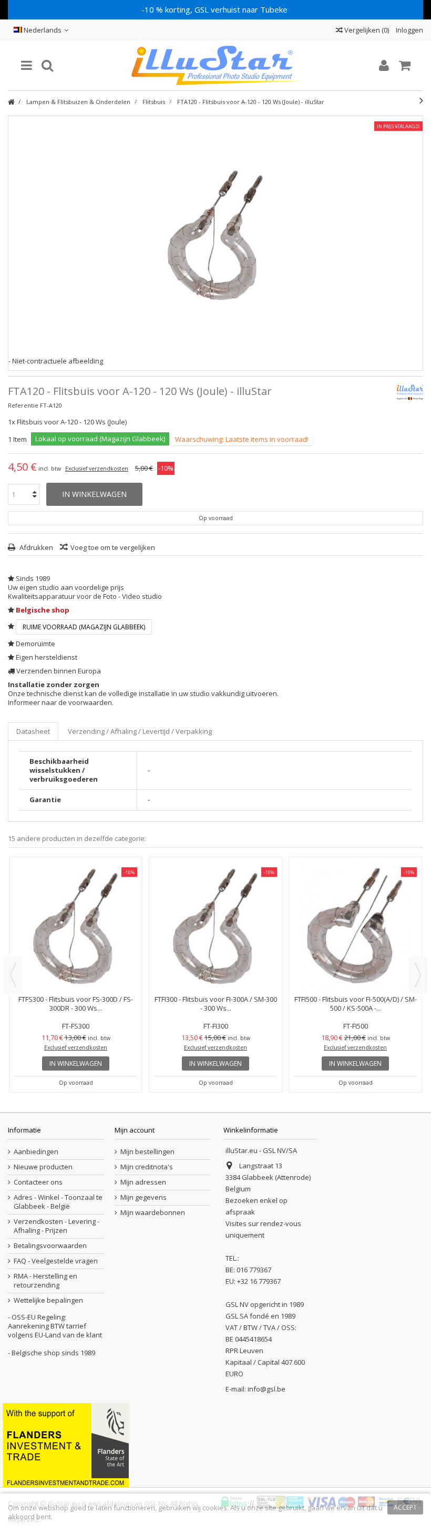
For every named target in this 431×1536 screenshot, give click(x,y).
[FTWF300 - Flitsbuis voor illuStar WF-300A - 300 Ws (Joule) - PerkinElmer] (215, 878)
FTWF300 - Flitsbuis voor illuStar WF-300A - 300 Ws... (215, 905)
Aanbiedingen (36, 1151)
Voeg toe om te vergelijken (112, 547)
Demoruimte (35, 643)
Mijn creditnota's (146, 1167)
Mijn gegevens (143, 1197)
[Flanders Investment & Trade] (66, 1444)
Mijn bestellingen (147, 1151)
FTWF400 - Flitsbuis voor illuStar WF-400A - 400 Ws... (355, 905)
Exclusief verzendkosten (96, 468)
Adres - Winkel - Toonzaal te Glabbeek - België (58, 1202)
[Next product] (421, 100)
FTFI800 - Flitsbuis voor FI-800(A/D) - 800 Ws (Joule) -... (75, 905)
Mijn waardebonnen (152, 1212)
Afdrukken (35, 547)
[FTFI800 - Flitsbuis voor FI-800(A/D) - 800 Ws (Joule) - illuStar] (75, 878)
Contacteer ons (38, 1182)
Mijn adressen (143, 1182)
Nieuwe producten (43, 1167)
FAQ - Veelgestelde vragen (56, 1261)
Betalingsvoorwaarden (50, 1245)
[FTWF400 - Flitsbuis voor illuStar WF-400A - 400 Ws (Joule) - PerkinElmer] (355, 878)
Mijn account (135, 1130)
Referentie (23, 405)
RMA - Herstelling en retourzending (45, 1281)
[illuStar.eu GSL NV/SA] (215, 65)
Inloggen (408, 30)
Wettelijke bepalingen (48, 1300)
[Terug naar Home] (11, 102)
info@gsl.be (266, 1389)
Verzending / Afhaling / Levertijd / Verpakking (140, 731)
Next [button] (417, 975)
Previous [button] (13, 975)
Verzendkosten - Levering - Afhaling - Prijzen (56, 1226)
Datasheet (33, 731)
